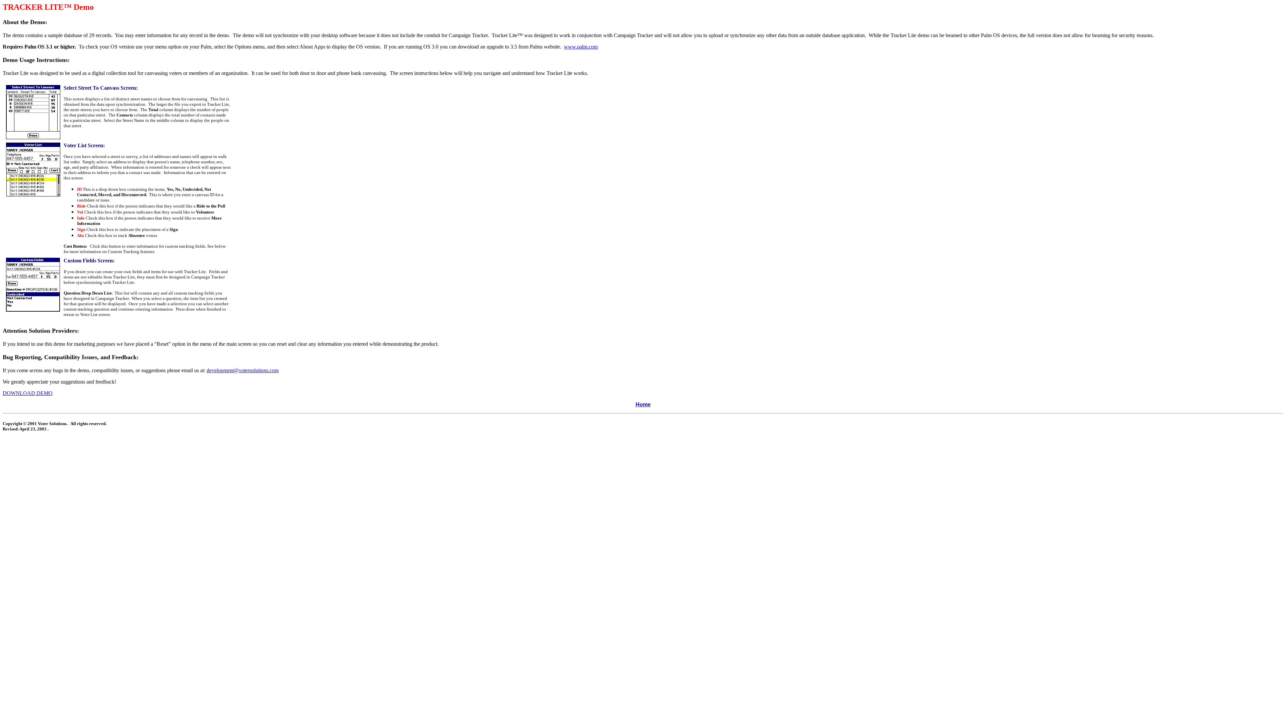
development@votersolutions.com (243, 370)
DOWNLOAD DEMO (28, 393)
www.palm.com (581, 47)
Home (643, 404)
